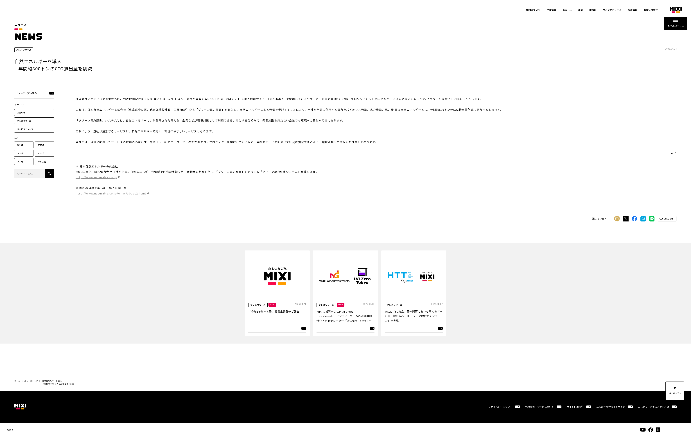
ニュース (567, 10)
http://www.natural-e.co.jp (96, 177)
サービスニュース (25, 129)
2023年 (41, 153)
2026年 (20, 145)
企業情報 (551, 10)
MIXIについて (533, 10)
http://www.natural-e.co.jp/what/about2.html (111, 193)
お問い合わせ (651, 10)
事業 (580, 10)
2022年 (20, 161)
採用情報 (632, 10)
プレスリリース (24, 120)
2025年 (41, 145)
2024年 (20, 153)
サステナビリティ (612, 10)
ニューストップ (31, 380)
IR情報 (592, 10)
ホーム (17, 380)
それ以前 (42, 161)
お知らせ (21, 112)
